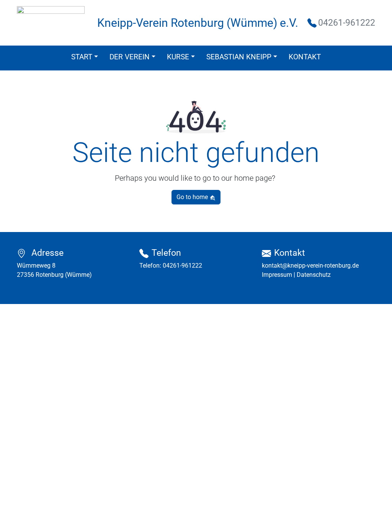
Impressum (277, 274)
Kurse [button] (178, 56)
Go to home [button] (192, 197)
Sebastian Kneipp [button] (238, 56)
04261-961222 (182, 265)
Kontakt (305, 56)
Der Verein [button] (129, 56)
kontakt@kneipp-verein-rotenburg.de (310, 265)
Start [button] (81, 56)
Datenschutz (314, 274)
